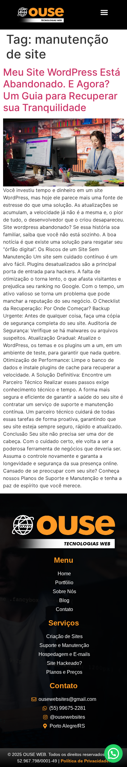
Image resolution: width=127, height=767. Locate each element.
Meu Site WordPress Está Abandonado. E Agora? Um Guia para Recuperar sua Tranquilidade (61, 90)
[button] (104, 12)
